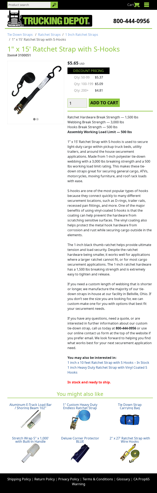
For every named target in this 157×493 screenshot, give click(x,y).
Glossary (123, 479)
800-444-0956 (131, 21)
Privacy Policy (68, 479)
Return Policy (44, 479)
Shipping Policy (19, 479)
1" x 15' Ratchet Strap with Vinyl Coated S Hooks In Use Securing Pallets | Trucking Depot (37, 119)
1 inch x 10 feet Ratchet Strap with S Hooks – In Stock (108, 362)
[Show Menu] (146, 5)
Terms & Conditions (98, 479)
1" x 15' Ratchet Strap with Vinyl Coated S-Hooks (34, 119)
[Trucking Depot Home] (49, 18)
